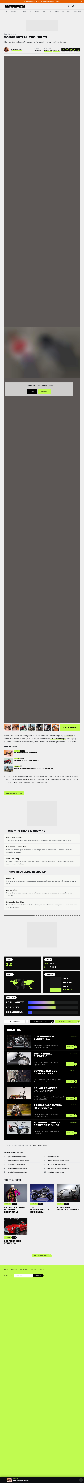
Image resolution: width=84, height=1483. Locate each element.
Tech (24, 11)
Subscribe (38, 1275)
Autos (14, 34)
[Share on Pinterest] (78, 49)
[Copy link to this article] (63, 49)
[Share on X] (74, 49)
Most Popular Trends (40, 1145)
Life (29, 11)
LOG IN (32, 392)
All (7, 11)
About (41, 1270)
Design (44, 11)
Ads (50, 11)
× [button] (81, 1)
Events (55, 16)
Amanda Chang (17, 49)
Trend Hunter (8, 34)
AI (19, 11)
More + (80, 11)
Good (68, 11)
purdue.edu (56, 50)
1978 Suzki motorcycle (58, 738)
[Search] (68, 6)
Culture (36, 11)
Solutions (45, 16)
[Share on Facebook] (71, 49)
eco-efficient (68, 735)
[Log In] (73, 6)
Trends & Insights (32, 16)
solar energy (28, 779)
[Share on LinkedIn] (67, 49)
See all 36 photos (14, 793)
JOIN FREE (44, 392)
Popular (13, 11)
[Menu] (78, 6)
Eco (63, 11)
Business (56, 11)
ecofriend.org (48, 50)
